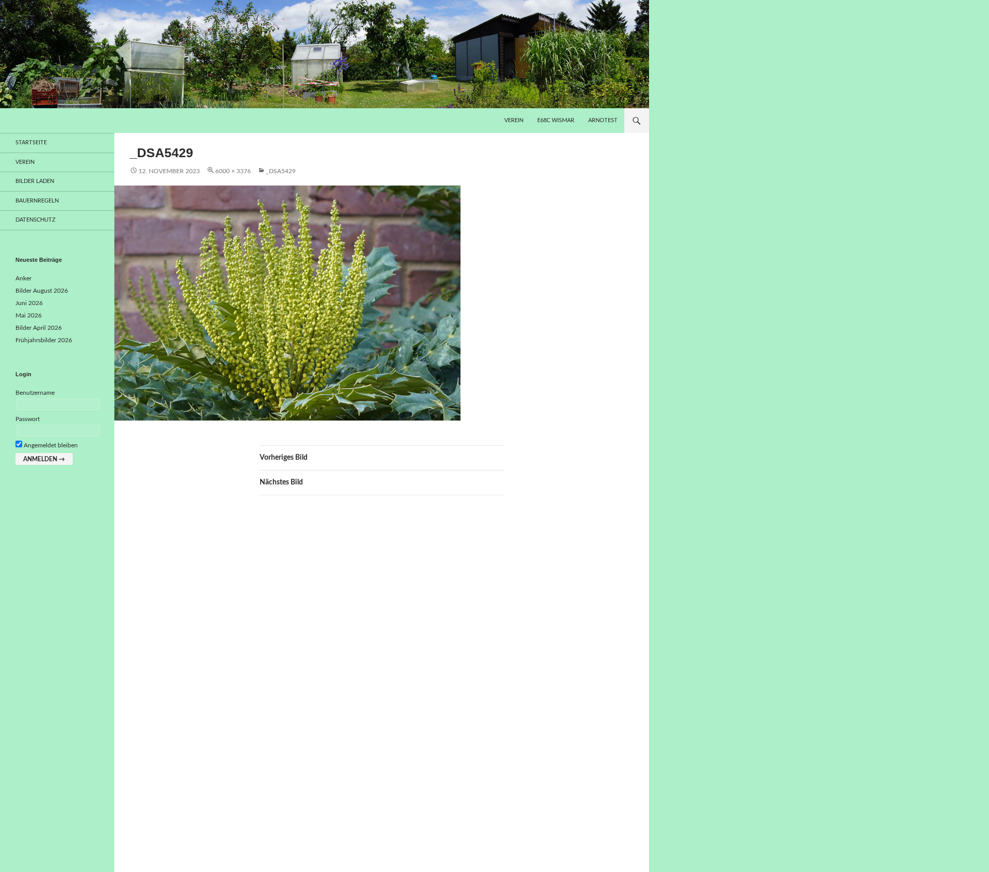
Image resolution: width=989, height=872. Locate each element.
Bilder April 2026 (38, 328)
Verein (513, 120)
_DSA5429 (281, 171)
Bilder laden (34, 181)
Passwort (27, 419)
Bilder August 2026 (41, 291)
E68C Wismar (555, 120)
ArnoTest (603, 120)
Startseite (31, 142)
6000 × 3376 (233, 171)
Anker (23, 278)
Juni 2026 (29, 303)
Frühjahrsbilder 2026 (43, 340)
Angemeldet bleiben (50, 445)
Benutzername (35, 393)
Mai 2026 (28, 315)
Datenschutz (35, 220)
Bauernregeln (37, 201)
